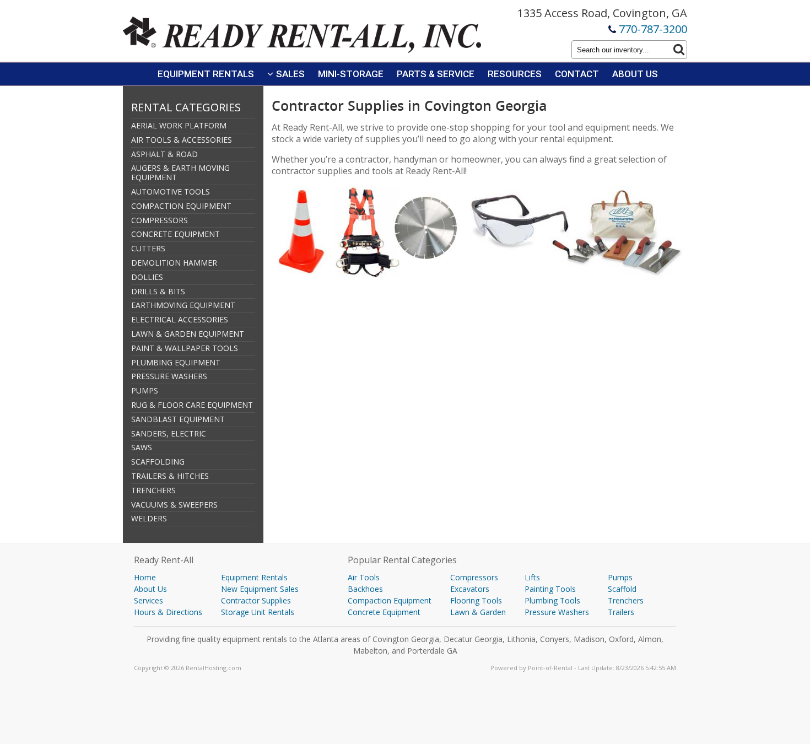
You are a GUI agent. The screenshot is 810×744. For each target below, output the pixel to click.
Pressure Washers (557, 612)
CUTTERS (148, 248)
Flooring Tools (476, 600)
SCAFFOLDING (158, 461)
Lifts (532, 577)
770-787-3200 (653, 28)
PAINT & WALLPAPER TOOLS (184, 348)
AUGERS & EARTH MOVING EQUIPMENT (180, 172)
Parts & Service (435, 73)
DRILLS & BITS (158, 291)
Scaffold (622, 589)
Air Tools (364, 577)
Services (148, 600)
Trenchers (626, 600)
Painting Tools (550, 589)
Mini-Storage (351, 73)
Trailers (621, 612)
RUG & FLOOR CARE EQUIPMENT (192, 405)
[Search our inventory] (678, 49)
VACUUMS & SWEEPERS (174, 504)
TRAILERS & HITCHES (170, 476)
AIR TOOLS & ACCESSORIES (181, 139)
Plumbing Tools (552, 600)
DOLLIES (147, 277)
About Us (635, 73)
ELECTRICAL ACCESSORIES (179, 319)
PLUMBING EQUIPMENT (175, 362)
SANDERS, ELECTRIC (168, 433)
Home (145, 577)
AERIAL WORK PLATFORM (178, 125)
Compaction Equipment (389, 600)
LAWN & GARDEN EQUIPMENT (187, 333)
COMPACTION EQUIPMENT (181, 206)
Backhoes (365, 589)
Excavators (469, 589)
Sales (290, 73)
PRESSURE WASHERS (169, 376)
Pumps (620, 577)
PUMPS (144, 390)
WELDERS (149, 518)
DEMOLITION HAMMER (174, 262)
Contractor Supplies (256, 600)
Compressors (474, 577)
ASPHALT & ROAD (164, 154)
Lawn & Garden (478, 612)
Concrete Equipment (384, 612)
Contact (577, 73)
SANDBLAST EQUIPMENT (178, 419)
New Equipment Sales (260, 589)
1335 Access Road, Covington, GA (602, 13)
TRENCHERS (153, 490)
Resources (515, 73)
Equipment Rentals (206, 73)
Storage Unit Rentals (257, 612)
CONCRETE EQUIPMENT (175, 234)
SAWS (141, 447)
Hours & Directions (168, 612)
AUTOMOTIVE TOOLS (170, 191)
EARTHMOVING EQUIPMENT (183, 305)
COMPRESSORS (159, 220)
